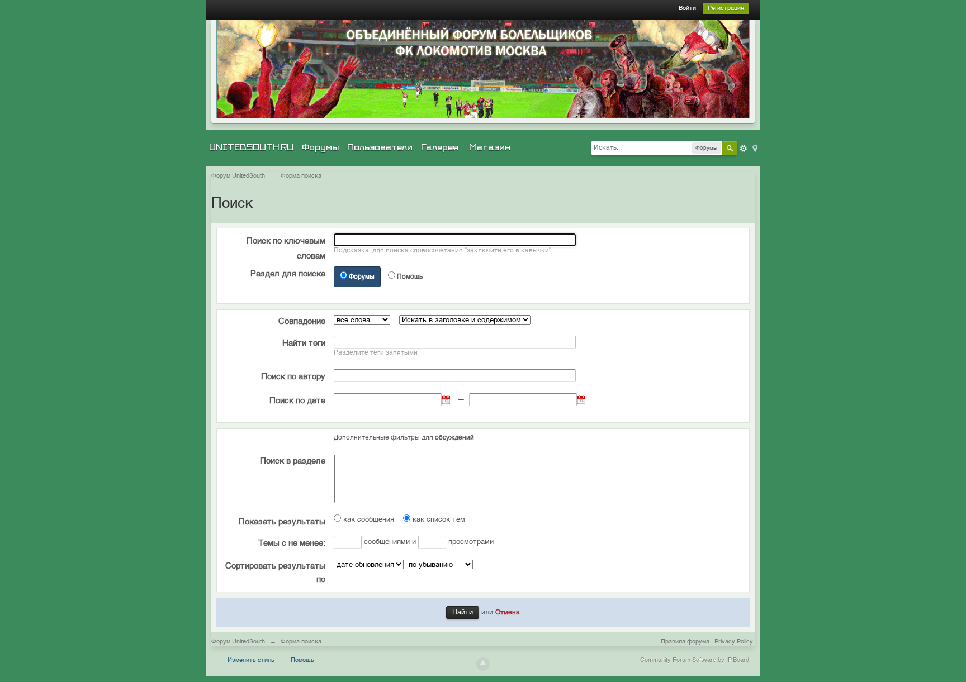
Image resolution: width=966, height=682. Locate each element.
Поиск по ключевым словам (286, 248)
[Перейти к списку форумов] (483, 69)
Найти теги (303, 343)
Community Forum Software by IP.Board (694, 660)
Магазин (489, 147)
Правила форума (685, 642)
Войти (687, 9)
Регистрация (726, 9)
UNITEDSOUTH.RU (251, 147)
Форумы (320, 147)
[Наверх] (483, 664)
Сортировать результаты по (275, 573)
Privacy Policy (733, 642)
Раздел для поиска (287, 274)
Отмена (507, 612)
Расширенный (743, 148)
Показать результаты (282, 522)
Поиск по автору (293, 377)
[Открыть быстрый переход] (754, 148)
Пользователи (380, 147)
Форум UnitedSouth (238, 642)
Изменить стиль (251, 660)
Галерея (439, 147)
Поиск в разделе (292, 461)
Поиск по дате (297, 401)
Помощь (410, 277)
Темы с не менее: (291, 543)
